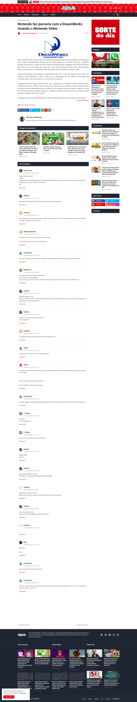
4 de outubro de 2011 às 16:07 (31, 198)
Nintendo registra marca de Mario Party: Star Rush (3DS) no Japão (52, 148)
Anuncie (108, 699)
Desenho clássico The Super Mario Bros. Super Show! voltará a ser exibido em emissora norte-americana (59, 662)
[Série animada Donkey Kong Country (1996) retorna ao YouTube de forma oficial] (77, 676)
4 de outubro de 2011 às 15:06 (31, 173)
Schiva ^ (26, 365)
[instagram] (113, 635)
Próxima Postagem (82, 625)
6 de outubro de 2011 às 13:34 (31, 451)
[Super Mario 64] (98, 103)
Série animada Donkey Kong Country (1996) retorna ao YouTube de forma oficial (76, 684)
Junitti (26, 348)
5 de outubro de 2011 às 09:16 (31, 333)
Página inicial (21, 20)
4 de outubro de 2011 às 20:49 (31, 314)
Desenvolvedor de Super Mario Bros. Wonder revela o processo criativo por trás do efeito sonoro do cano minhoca (112, 90)
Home (84, 699)
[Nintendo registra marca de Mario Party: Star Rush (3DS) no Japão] (53, 138)
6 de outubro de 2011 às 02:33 (31, 399)
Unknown (27, 213)
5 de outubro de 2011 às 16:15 (31, 367)
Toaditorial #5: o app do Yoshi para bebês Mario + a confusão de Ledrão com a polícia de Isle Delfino (94, 683)
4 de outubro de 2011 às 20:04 (31, 272)
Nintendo (27, 105)
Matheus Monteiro (30, 232)
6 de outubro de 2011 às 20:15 (31, 566)
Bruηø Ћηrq (28, 170)
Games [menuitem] (44, 15)
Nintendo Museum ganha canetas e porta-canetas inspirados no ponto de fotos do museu (110, 158)
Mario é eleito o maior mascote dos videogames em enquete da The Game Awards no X (112, 112)
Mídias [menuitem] (53, 15)
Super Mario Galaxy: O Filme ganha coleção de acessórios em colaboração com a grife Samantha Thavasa (42, 685)
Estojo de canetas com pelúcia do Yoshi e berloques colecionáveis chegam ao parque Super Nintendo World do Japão (110, 133)
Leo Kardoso (28, 253)
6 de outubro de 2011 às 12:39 (31, 415)
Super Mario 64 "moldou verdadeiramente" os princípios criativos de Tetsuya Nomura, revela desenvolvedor (98, 113)
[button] (116, 2)
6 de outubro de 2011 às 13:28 (31, 434)
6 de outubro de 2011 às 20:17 (31, 582)
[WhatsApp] (42, 110)
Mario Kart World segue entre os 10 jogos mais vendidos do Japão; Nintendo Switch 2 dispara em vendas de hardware (110, 146)
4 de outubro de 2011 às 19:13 (31, 234)
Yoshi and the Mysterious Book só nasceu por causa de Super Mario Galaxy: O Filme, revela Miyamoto (42, 661)
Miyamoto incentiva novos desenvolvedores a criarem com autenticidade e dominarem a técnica (94, 662)
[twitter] (113, 8)
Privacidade (116, 699)
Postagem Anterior (23, 625)
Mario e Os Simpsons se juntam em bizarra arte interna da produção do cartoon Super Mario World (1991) (59, 685)
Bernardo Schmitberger (34, 117)
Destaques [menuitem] (35, 15)
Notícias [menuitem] (26, 15)
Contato (96, 699)
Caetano (26, 196)
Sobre (90, 699)
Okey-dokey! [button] (8, 697)
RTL (102, 699)
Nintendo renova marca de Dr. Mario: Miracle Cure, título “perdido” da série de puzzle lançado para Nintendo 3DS (77, 149)
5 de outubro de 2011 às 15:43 (31, 350)
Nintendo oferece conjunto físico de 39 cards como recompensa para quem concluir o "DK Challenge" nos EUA (110, 184)
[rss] (118, 8)
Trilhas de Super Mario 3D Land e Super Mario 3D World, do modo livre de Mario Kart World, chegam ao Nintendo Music (28, 150)
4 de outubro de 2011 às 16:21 (31, 215)
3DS (27, 20)
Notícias (33, 105)
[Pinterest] (46, 110)
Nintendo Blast (84, 100)
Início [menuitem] (19, 15)
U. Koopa (27, 413)
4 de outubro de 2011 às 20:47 (31, 293)
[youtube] (116, 8)
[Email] (49, 110)
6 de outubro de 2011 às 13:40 (31, 470)
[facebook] (110, 8)
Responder (22, 188)
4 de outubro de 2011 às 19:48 (31, 255)
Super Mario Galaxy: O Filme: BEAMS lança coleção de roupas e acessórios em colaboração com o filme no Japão (25, 663)
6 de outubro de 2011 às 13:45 (31, 528)
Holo (25, 542)
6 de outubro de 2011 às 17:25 (31, 544)
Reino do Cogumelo (33, 698)
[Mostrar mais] (53, 110)
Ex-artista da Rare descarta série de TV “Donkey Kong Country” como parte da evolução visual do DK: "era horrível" (76, 663)
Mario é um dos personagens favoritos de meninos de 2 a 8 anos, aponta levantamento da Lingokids (98, 90)
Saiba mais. (23, 693)
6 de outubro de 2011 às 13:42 (31, 489)
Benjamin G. (28, 270)
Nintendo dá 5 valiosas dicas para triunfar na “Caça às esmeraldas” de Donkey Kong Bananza (111, 682)
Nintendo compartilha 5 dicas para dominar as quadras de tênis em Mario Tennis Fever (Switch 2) (111, 662)
